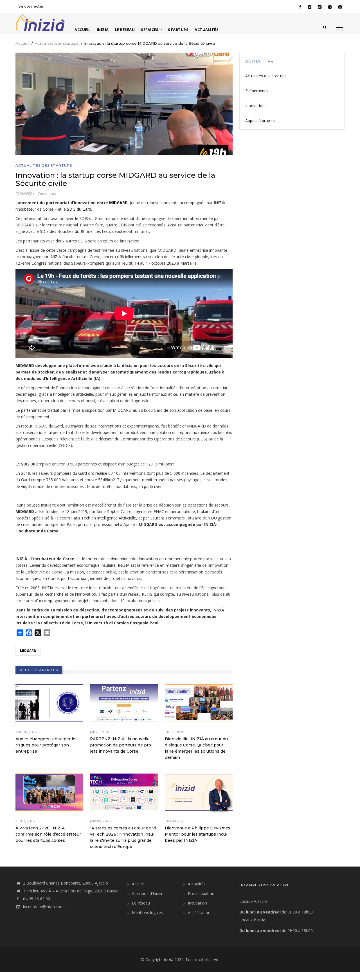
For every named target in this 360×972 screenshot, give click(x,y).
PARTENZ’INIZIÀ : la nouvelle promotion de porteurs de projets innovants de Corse (121, 745)
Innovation (255, 105)
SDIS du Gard (79, 209)
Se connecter (31, 6)
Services (150, 29)
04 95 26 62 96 (36, 898)
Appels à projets (260, 120)
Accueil (83, 29)
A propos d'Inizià (147, 893)
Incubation (197, 903)
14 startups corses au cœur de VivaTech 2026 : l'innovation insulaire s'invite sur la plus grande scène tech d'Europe (124, 837)
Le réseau (125, 29)
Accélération (199, 912)
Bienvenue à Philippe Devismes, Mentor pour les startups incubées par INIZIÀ (198, 834)
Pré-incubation (201, 893)
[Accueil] (40, 21)
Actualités (207, 29)
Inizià (103, 29)
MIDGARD (118, 202)
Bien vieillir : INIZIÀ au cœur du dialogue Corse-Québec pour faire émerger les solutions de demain (196, 748)
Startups (178, 29)
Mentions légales (147, 912)
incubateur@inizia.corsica (46, 906)
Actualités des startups (57, 43)
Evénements (256, 90)
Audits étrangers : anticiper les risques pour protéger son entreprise (46, 745)
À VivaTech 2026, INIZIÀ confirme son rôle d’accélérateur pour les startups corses (48, 834)
